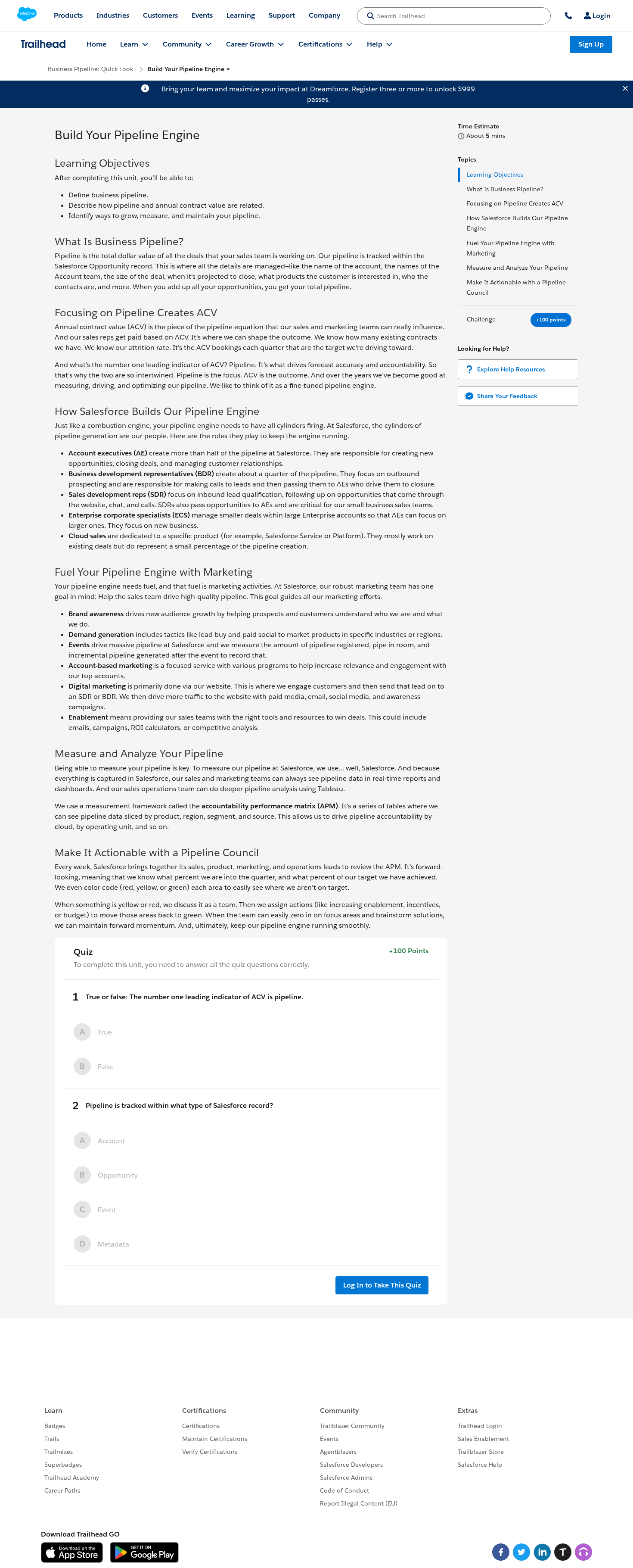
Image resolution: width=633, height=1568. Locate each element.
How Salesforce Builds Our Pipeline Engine (517, 223)
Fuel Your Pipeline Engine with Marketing (511, 248)
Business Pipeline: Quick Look (90, 69)
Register (365, 89)
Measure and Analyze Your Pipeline (517, 267)
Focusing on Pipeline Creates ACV (516, 203)
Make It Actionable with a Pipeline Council (516, 287)
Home (96, 44)
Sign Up (591, 44)
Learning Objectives (496, 174)
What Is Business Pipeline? (505, 189)
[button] (189, 69)
